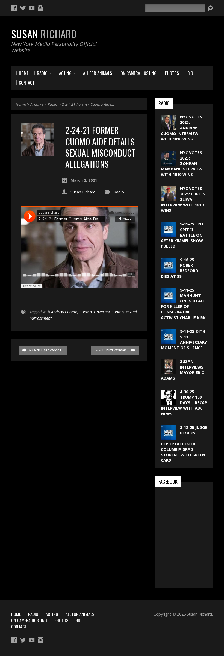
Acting (52, 614)
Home (21, 104)
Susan (44, 33)
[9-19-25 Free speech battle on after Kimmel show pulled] (168, 234)
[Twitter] (23, 8)
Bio (78, 620)
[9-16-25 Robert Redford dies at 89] (168, 269)
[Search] (210, 8)
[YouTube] (31, 8)
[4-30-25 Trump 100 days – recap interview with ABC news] (168, 401)
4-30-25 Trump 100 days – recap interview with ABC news (184, 402)
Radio (52, 104)
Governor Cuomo (109, 311)
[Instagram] (40, 8)
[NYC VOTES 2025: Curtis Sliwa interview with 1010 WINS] (168, 198)
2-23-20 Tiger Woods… (45, 350)
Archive (36, 104)
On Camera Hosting (29, 620)
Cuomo (85, 311)
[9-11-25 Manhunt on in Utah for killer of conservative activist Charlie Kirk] (168, 300)
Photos (61, 620)
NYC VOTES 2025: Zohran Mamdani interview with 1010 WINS (181, 163)
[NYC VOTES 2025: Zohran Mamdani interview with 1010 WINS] (168, 162)
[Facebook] (14, 8)
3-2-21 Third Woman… (112, 350)
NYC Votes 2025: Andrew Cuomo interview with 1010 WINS (181, 128)
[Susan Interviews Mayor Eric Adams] (168, 371)
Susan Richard (83, 192)
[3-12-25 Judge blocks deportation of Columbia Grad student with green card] (168, 437)
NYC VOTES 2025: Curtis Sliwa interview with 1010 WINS (183, 199)
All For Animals (80, 614)
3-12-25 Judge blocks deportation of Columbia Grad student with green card (184, 444)
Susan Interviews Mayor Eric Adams (182, 369)
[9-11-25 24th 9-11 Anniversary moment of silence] (168, 341)
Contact (19, 626)
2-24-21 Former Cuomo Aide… (88, 104)
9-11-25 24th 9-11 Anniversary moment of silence (184, 339)
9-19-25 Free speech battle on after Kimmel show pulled (182, 235)
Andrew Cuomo (64, 311)
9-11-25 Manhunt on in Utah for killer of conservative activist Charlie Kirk (183, 303)
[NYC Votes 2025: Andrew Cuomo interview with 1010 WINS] (168, 127)
